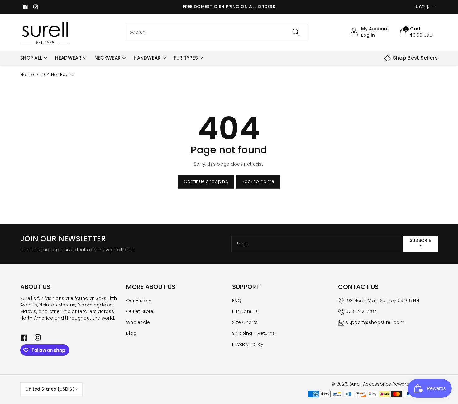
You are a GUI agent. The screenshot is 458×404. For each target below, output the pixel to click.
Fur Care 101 (245, 311)
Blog (131, 333)
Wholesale (138, 322)
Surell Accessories (370, 384)
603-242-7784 (361, 311)
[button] (415, 32)
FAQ (236, 300)
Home (27, 74)
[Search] (296, 32)
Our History (138, 300)
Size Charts (245, 322)
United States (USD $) (50, 389)
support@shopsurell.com (375, 322)
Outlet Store (140, 311)
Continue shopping (206, 181)
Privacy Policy (247, 344)
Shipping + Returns (253, 333)
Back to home (258, 181)
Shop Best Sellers (415, 57)
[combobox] (216, 32)
